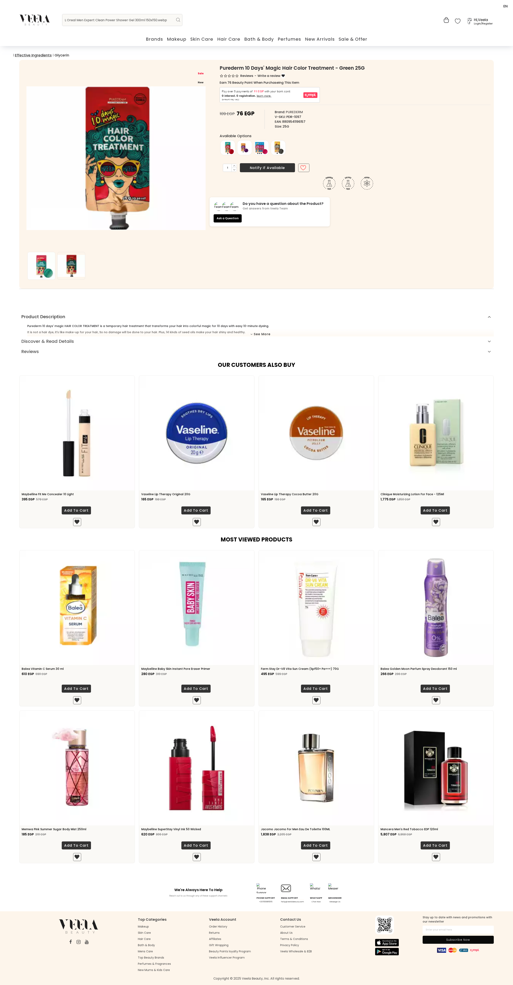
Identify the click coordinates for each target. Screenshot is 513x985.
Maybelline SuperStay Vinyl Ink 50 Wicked (171, 829)
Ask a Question (228, 218)
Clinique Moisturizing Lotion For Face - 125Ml (412, 494)
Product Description (43, 317)
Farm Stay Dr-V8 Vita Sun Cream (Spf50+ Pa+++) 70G (300, 669)
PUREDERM (294, 112)
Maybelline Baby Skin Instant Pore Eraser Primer (175, 669)
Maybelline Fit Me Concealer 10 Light (48, 494)
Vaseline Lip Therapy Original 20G (165, 494)
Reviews (30, 351)
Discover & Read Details (47, 341)
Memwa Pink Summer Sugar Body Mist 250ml (54, 829)
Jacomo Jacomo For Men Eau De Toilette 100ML (295, 829)
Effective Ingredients (33, 55)
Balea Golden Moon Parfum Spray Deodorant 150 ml (419, 669)
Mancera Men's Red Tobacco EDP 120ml (409, 829)
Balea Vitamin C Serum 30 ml (43, 669)
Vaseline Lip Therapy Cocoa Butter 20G (289, 494)
